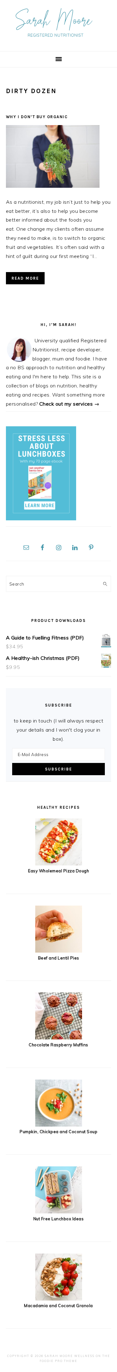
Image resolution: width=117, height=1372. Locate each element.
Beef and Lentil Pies (58, 957)
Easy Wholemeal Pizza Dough (58, 870)
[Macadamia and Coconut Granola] (58, 1299)
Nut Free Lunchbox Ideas (58, 1218)
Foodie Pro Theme (58, 1361)
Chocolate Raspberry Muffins (58, 1044)
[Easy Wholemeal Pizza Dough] (58, 863)
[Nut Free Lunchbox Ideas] (58, 1211)
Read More (25, 278)
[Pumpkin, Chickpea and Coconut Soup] (58, 1125)
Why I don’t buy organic (37, 116)
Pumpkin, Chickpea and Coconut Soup (58, 1131)
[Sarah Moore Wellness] (58, 41)
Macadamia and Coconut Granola (58, 1305)
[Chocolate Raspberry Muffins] (58, 1037)
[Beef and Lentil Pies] (58, 951)
